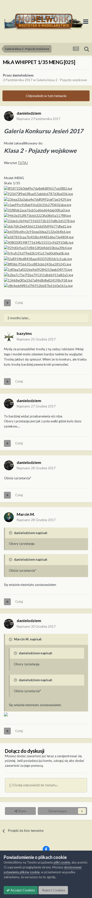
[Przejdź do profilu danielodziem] (9, 116)
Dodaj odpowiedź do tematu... (36, 785)
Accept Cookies (22, 890)
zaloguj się (60, 761)
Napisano (38, 119)
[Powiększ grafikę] (38, 188)
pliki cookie (62, 862)
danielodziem (23, 75)
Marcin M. (26, 514)
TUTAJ (23, 163)
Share (21, 811)
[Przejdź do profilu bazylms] (9, 336)
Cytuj (19, 303)
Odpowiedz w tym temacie (46, 96)
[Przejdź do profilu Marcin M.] (9, 517)
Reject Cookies (53, 890)
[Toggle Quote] (11, 533)
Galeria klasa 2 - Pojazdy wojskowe (61, 80)
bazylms (24, 333)
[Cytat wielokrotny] (7, 302)
